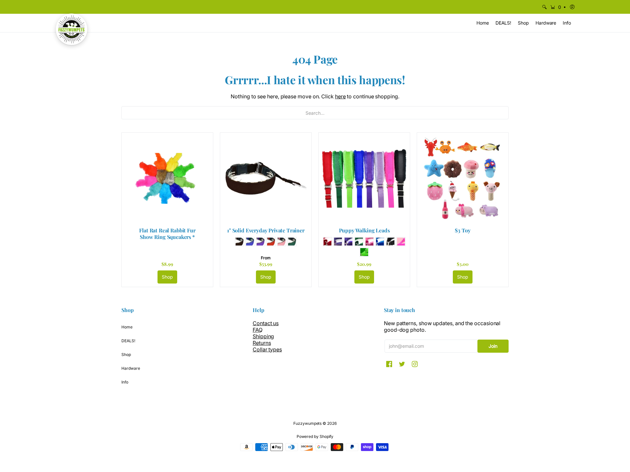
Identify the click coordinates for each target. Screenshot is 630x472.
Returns (262, 343)
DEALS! (128, 340)
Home (127, 326)
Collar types (267, 349)
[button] (557, 6)
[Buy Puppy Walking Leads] (364, 178)
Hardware (130, 368)
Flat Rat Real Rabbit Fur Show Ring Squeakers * (167, 233)
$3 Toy (462, 230)
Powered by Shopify (315, 436)
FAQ (257, 329)
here (340, 96)
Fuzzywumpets (307, 423)
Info (124, 382)
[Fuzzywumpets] (71, 29)
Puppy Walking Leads (364, 230)
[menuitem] (544, 6)
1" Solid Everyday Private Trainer (265, 230)
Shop (167, 277)
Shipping (263, 336)
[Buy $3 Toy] (462, 178)
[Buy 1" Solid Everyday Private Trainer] (265, 178)
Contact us (266, 323)
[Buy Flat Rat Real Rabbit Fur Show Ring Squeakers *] (167, 178)
